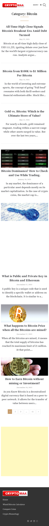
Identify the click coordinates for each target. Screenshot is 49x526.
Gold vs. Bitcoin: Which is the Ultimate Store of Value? (24, 113)
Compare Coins (9, 509)
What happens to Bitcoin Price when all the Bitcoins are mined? (24, 328)
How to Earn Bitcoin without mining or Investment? (24, 381)
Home (5, 499)
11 (33, 411)
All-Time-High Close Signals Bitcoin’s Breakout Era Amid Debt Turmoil (24, 30)
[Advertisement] (24, 248)
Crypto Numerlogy (11, 514)
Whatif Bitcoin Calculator (14, 504)
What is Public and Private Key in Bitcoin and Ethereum (24, 278)
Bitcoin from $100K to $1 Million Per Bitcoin (24, 73)
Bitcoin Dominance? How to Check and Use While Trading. (24, 173)
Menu (35, 5)
